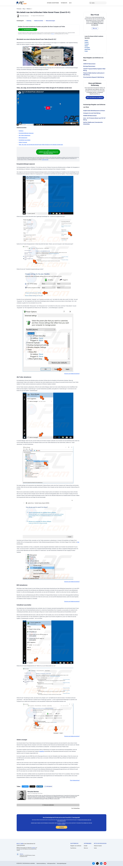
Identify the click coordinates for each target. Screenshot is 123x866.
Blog (70, 2)
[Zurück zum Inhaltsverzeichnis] (71, 373)
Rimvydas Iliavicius (24, 15)
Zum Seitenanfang (75, 808)
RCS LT (52, 33)
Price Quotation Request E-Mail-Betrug (93, 77)
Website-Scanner (98, 845)
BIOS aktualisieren (23, 137)
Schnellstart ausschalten (24, 140)
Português (87, 47)
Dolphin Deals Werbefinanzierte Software (94, 110)
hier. (78, 542)
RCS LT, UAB (20, 843)
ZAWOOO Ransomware (89, 63)
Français (87, 44)
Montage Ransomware (89, 66)
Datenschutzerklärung (41, 863)
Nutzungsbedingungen (61, 863)
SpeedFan (41, 751)
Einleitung (29, 20)
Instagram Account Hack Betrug (91, 113)
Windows (29, 8)
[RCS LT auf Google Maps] (18, 855)
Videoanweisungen (50, 20)
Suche (95, 848)
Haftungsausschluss (51, 863)
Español (86, 42)
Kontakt (85, 845)
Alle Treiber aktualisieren (24, 135)
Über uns (95, 28)
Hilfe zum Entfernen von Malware (95, 97)
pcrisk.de (33, 847)
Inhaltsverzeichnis (38, 20)
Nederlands (87, 49)
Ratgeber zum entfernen (75, 845)
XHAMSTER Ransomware (90, 115)
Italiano (86, 45)
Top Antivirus (73, 848)
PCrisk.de (19, 8)
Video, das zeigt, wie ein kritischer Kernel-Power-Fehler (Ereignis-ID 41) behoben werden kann (41, 144)
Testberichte (64, 2)
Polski (86, 51)
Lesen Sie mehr (45, 159)
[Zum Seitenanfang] (74, 780)
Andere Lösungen (23, 142)
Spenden (61, 827)
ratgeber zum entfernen (53, 2)
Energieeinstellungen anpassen (26, 133)
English (86, 40)
